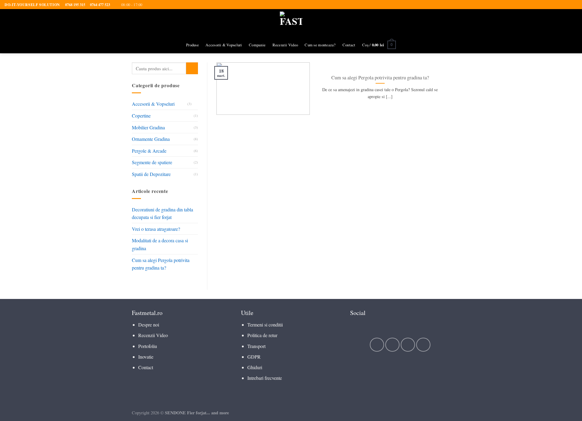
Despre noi (148, 324)
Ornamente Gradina (151, 139)
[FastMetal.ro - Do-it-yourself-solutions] (291, 23)
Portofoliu (147, 346)
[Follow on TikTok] (408, 345)
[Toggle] (195, 104)
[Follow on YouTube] (423, 345)
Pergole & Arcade (149, 151)
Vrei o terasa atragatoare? (156, 229)
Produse (192, 45)
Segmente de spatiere (152, 162)
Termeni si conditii (265, 324)
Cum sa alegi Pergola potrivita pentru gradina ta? (160, 264)
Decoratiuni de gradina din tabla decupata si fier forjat (162, 213)
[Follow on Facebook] (377, 345)
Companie (257, 45)
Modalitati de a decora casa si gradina (160, 244)
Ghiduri (254, 367)
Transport (256, 346)
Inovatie (145, 356)
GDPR (254, 356)
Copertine (141, 115)
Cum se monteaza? (320, 45)
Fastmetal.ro (147, 313)
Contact (349, 45)
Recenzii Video (285, 45)
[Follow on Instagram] (392, 345)
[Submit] (192, 68)
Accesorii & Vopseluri (224, 45)
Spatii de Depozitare (151, 174)
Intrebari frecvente (264, 378)
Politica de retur (262, 335)
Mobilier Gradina (148, 127)
